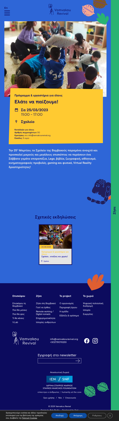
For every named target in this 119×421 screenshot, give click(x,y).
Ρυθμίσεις (97, 416)
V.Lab (15, 322)
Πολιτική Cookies (29, 418)
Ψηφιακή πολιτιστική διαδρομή (93, 304)
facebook (86, 341)
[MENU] (7, 13)
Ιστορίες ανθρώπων (46, 322)
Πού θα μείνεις (19, 310)
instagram (95, 341)
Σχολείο (27, 122)
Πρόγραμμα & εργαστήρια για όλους (39, 95)
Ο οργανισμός (66, 303)
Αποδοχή (60, 416)
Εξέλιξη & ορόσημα (69, 316)
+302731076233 (58, 342)
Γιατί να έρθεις (43, 307)
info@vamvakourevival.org (64, 339)
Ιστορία (86, 310)
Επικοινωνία (70, 398)
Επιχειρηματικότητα (45, 318)
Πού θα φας (18, 314)
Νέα (60, 398)
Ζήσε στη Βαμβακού (46, 303)
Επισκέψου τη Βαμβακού (19, 304)
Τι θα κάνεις (18, 318)
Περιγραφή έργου (68, 307)
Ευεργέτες (88, 314)
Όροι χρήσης (49, 398)
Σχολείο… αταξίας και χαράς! (55, 257)
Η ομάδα (63, 312)
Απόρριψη (77, 416)
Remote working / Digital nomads (45, 313)
